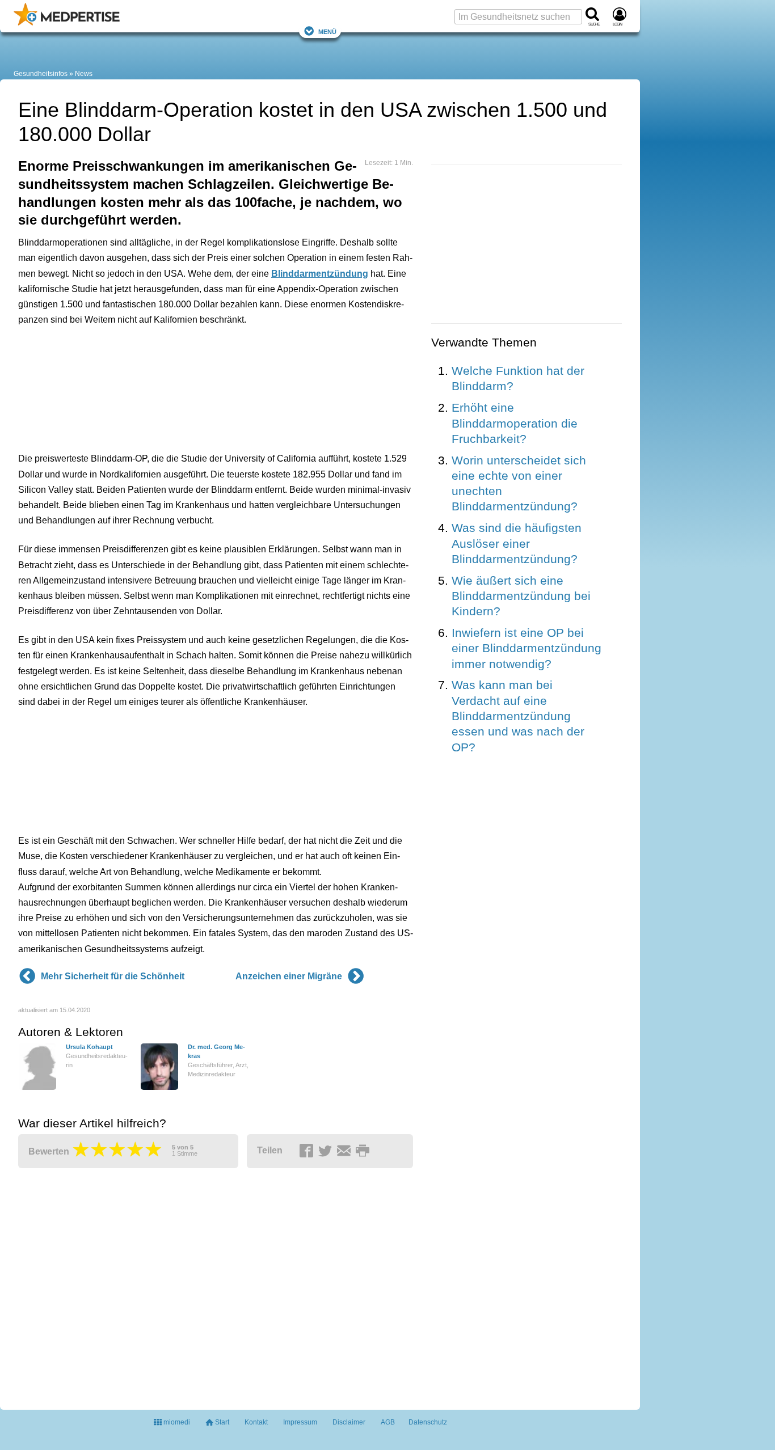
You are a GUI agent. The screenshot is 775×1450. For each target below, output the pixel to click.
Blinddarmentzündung (319, 273)
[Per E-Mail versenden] (345, 1151)
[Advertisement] (194, 386)
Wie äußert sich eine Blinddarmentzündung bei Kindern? (521, 596)
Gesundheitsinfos (41, 74)
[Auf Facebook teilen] (308, 1151)
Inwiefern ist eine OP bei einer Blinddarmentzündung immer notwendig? (526, 648)
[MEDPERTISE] (67, 23)
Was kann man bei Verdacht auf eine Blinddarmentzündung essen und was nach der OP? (518, 715)
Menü (327, 31)
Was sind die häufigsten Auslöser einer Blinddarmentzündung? (517, 543)
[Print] (364, 1151)
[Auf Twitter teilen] (326, 1151)
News (83, 74)
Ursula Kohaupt (89, 1046)
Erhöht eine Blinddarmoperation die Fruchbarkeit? (515, 423)
